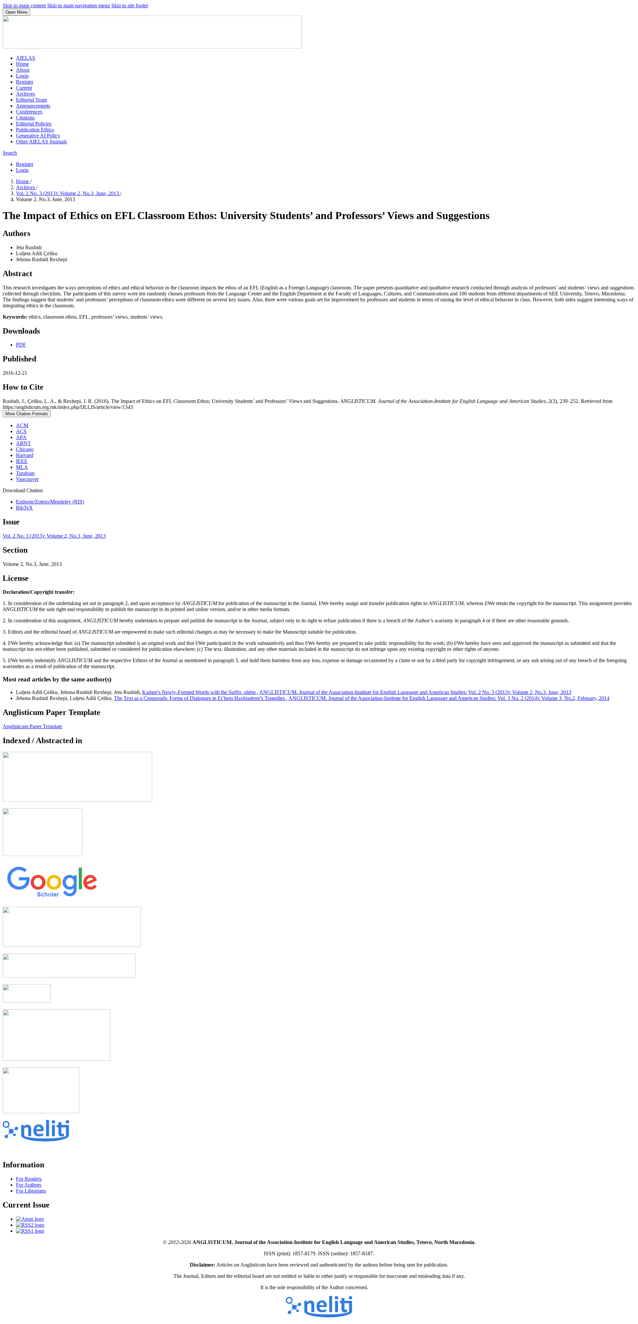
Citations (25, 117)
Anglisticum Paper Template (32, 726)
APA (21, 437)
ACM (22, 425)
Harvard (24, 455)
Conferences (29, 112)
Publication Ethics (35, 129)
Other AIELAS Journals (41, 141)
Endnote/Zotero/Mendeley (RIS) (50, 502)
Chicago (25, 449)
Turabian (25, 473)
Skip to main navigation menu (78, 5)
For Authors (28, 1185)
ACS (21, 431)
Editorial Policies (34, 123)
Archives (25, 94)
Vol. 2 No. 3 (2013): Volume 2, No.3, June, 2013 (68, 193)
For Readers (29, 1179)
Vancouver (27, 479)
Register (24, 82)
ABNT (23, 443)
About (22, 70)
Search (10, 153)
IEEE (22, 461)
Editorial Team (31, 100)
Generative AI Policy (38, 135)
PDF (21, 345)
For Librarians (31, 1191)
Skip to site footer (129, 5)
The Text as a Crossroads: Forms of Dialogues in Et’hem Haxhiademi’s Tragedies (200, 698)
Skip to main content (24, 5)
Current (24, 88)
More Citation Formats (26, 413)
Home (22, 64)
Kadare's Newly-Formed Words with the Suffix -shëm (199, 692)
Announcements (33, 106)
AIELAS (25, 58)
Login (22, 76)
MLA (22, 467)
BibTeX (24, 507)
